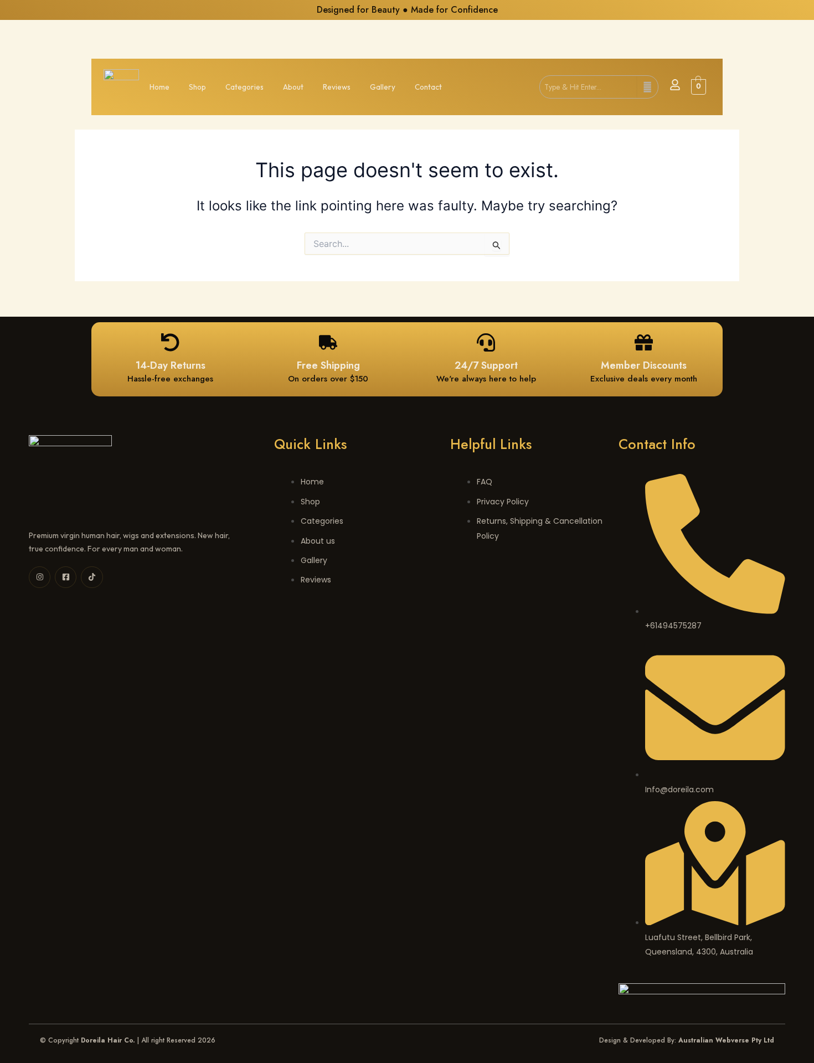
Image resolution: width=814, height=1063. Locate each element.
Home (159, 86)
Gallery (382, 86)
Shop (197, 86)
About (293, 86)
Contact (428, 86)
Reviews (337, 86)
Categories (244, 86)
